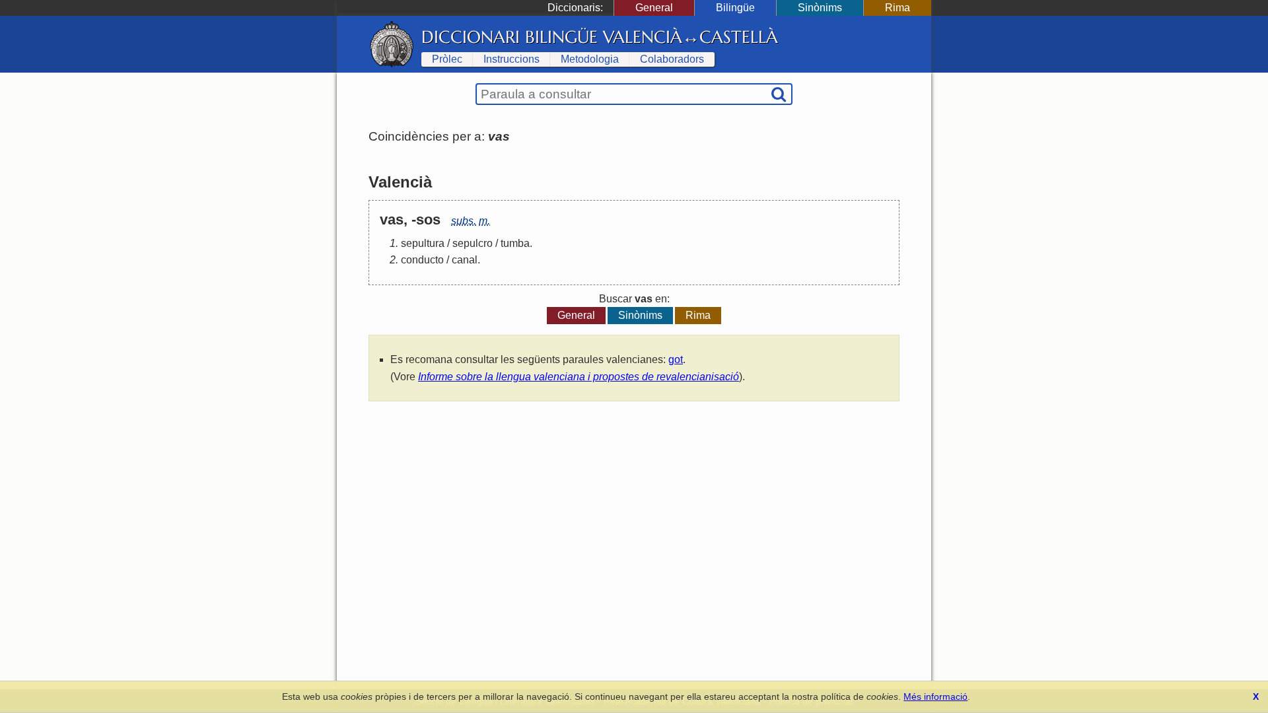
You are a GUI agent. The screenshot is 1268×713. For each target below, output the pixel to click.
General (654, 7)
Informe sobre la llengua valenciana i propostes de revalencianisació (578, 376)
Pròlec (447, 59)
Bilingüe (735, 7)
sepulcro (472, 243)
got (675, 359)
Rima (897, 7)
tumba (515, 243)
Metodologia (590, 59)
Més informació (935, 696)
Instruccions (511, 59)
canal (464, 259)
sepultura (422, 243)
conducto (422, 259)
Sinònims (820, 7)
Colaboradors (672, 59)
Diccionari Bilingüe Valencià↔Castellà (599, 37)
